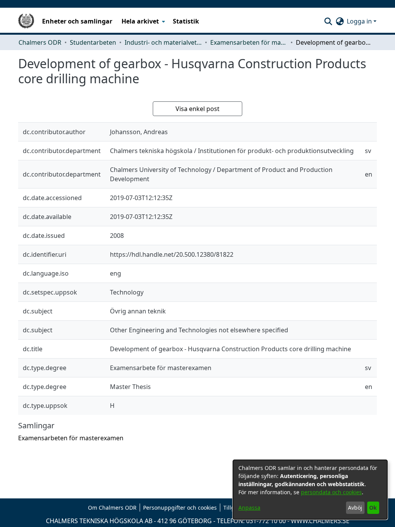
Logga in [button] (360, 21)
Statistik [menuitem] (186, 21)
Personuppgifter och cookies (180, 507)
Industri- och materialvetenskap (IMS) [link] (163, 42)
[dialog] (310, 489)
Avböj (355, 507)
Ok (373, 507)
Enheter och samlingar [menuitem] (77, 21)
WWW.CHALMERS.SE (320, 521)
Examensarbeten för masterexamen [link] (248, 42)
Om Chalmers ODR (112, 507)
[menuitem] (142, 21)
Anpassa (249, 507)
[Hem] (26, 21)
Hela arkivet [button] (140, 21)
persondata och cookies (331, 492)
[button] (328, 21)
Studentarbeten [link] (93, 42)
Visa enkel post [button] (197, 108)
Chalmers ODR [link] (40, 42)
